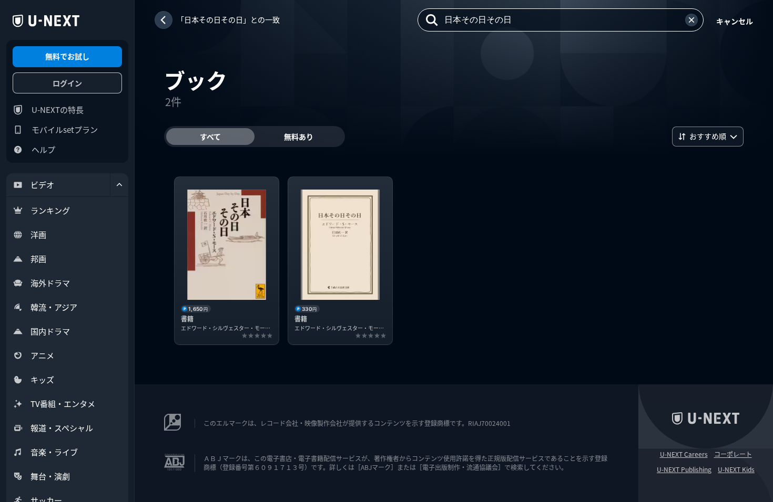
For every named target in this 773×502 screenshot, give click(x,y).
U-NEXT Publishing (684, 469)
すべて (210, 136)
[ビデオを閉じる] (119, 184)
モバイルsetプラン (65, 129)
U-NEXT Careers (684, 454)
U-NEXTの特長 (58, 109)
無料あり (298, 136)
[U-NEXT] (46, 21)
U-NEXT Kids (736, 469)
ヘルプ (43, 149)
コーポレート (733, 454)
